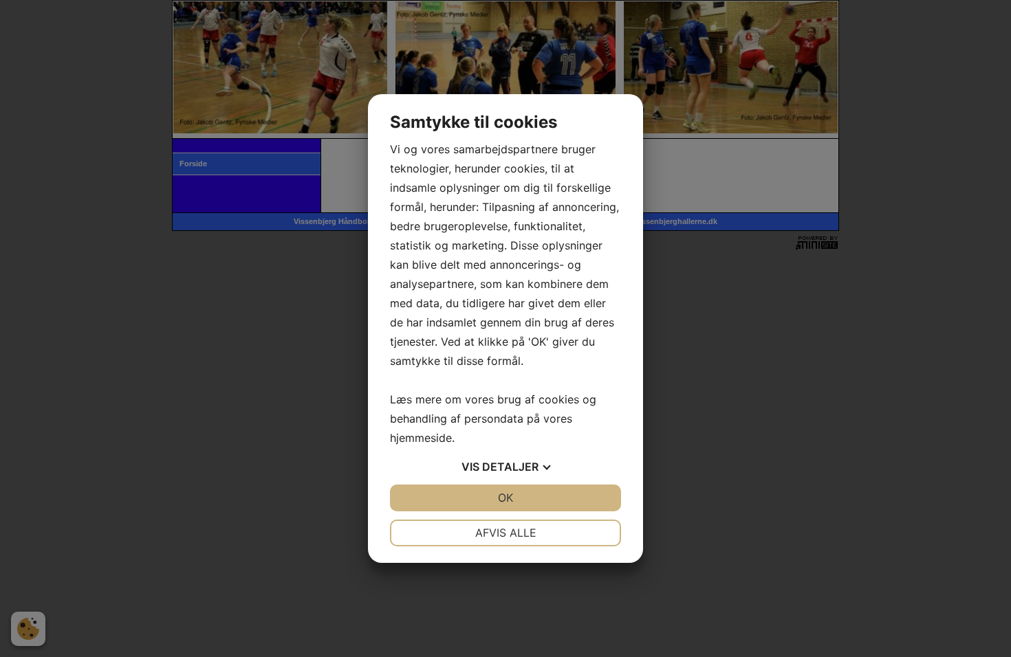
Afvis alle (505, 532)
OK (505, 497)
